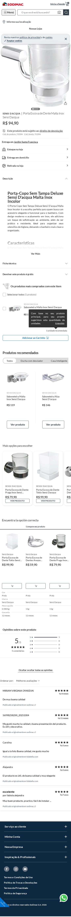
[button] (44, 12)
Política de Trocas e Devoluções (20, 882)
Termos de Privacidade (16, 888)
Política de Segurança (15, 893)
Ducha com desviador (32, 360)
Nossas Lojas (35, 28)
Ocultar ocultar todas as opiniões (36, 670)
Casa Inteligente (59, 360)
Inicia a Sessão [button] (57, 3)
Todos (10, 360)
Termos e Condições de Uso (18, 877)
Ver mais (35, 253)
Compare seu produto (35, 526)
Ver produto (18, 424)
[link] (18, 397)
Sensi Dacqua (11, 113)
